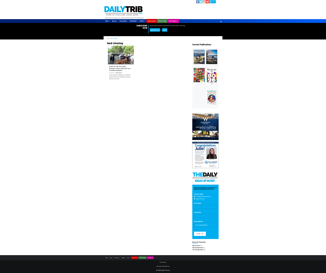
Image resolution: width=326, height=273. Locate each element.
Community (122, 21)
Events (142, 21)
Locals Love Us (151, 21)
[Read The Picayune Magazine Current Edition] (199, 57)
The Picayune (173, 21)
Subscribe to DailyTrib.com (163, 266)
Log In (164, 30)
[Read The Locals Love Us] (199, 75)
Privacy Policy (163, 262)
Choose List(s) (198, 194)
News (106, 21)
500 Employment (197, 248)
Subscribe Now (155, 30)
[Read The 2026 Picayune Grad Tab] (211, 76)
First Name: (197, 203)
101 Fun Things (162, 21)
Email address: (198, 221)
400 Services (196, 245)
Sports (114, 21)
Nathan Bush (119, 72)
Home (108, 38)
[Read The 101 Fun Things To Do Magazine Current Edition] (211, 57)
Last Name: (197, 212)
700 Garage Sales (197, 250)
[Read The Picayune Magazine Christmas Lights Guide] (211, 97)
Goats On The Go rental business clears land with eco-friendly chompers (120, 68)
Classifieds (133, 21)
